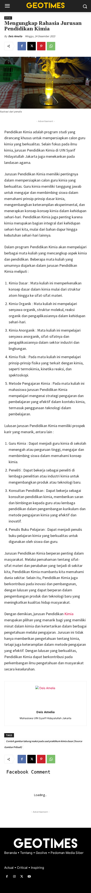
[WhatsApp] (51, 46)
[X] (31, 46)
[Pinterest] (41, 46)
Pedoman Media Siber (67, 853)
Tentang (26, 853)
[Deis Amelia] (45, 696)
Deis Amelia (15, 36)
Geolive (42, 853)
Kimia (68, 613)
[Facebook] (22, 46)
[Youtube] (29, 876)
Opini (8, 18)
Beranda (11, 853)
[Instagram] (14, 876)
